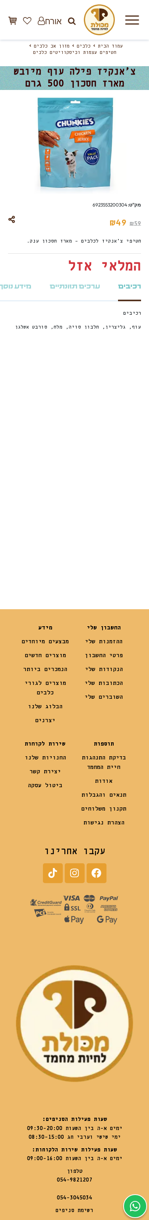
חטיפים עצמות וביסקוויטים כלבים (74, 52)
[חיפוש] (71, 21)
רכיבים (129, 286)
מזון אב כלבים (52, 46)
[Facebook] (96, 873)
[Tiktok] (53, 873)
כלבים (84, 46)
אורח (53, 21)
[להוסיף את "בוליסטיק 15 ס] (91, 558)
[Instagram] (75, 873)
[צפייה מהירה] (85, 427)
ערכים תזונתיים (75, 286)
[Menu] (132, 20)
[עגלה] (12, 20)
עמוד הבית (110, 46)
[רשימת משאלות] (27, 20)
